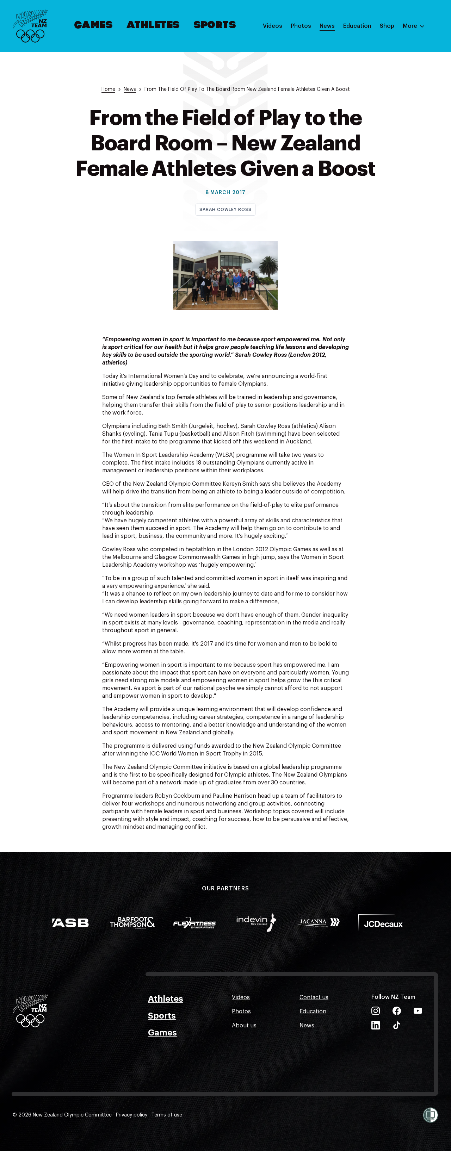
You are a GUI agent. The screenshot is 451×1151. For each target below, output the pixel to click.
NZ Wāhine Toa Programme (379, 117)
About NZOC (360, 47)
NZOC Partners (363, 89)
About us (244, 1025)
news (130, 89)
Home (108, 89)
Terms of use (167, 1115)
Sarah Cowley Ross (225, 209)
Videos (272, 26)
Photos (301, 26)
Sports (215, 26)
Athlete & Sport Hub (370, 61)
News (327, 26)
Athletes (153, 26)
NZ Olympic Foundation (375, 103)
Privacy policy (131, 1115)
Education (357, 26)
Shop (387, 26)
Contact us (313, 997)
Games (94, 26)
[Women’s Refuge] (430, 1115)
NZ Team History (365, 75)
